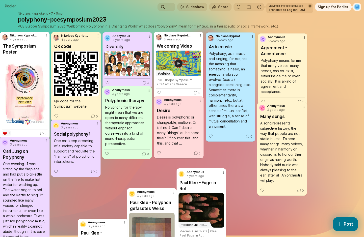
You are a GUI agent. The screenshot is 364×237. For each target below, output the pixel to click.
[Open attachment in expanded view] (25, 92)
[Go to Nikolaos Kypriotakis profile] (211, 38)
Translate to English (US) (287, 10)
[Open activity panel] (238, 7)
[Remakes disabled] (249, 7)
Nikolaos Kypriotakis (33, 13)
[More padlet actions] (259, 7)
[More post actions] (125, 222)
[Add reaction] (262, 190)
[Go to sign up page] (357, 7)
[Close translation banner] (310, 6)
